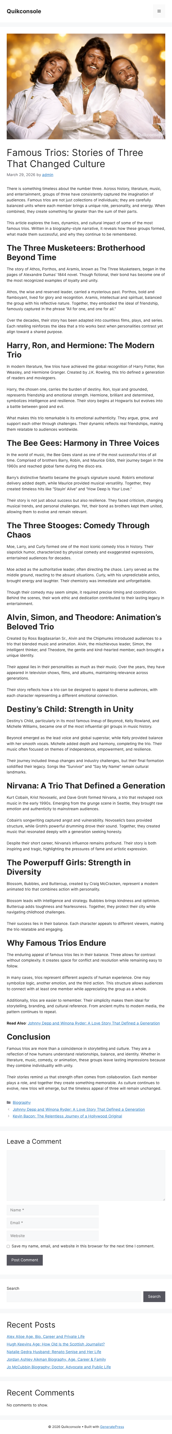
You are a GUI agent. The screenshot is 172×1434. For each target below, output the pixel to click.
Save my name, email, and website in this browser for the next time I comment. (83, 1246)
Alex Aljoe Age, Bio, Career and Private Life (46, 1336)
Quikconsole (24, 11)
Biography (22, 1102)
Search (13, 1288)
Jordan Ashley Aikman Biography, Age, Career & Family (56, 1359)
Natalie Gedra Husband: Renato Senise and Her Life (54, 1352)
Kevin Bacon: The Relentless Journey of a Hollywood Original (67, 1116)
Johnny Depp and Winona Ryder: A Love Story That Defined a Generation (94, 1023)
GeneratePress (112, 1427)
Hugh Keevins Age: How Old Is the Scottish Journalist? (56, 1344)
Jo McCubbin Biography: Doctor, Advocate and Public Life (59, 1367)
